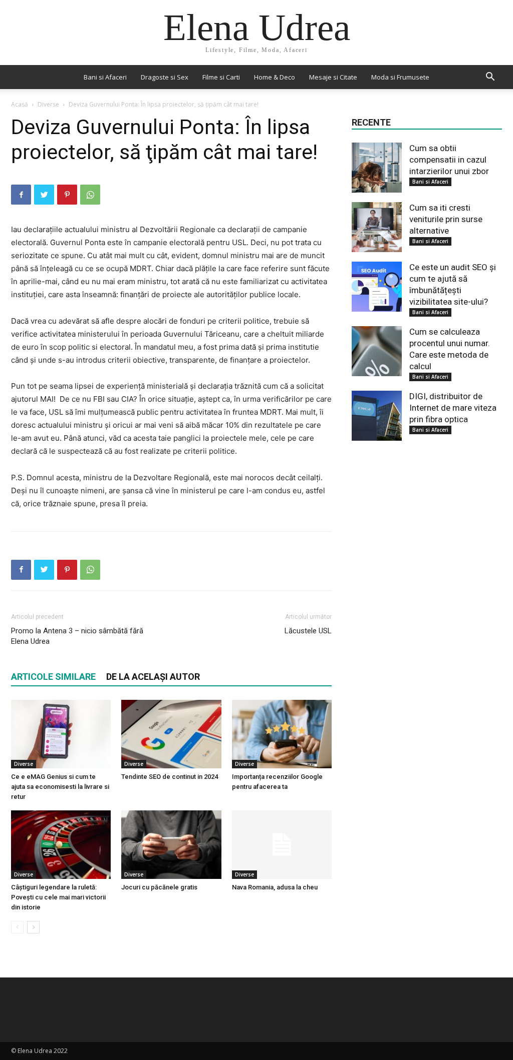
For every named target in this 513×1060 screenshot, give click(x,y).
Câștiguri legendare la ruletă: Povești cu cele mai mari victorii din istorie (58, 897)
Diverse (48, 104)
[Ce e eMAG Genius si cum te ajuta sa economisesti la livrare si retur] (61, 734)
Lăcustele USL (308, 630)
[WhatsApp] (90, 195)
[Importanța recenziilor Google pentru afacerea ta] (282, 734)
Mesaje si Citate (333, 77)
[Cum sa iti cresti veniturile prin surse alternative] (377, 227)
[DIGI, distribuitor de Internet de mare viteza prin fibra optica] (377, 416)
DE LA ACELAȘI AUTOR (153, 676)
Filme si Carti (221, 77)
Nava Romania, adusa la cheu (275, 887)
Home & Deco (274, 77)
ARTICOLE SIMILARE (53, 676)
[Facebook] (21, 195)
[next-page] (33, 927)
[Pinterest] (67, 195)
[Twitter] (44, 195)
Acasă (19, 104)
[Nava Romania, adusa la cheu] (282, 844)
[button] (490, 78)
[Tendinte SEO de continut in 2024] (171, 734)
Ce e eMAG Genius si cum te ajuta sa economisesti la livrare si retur (60, 786)
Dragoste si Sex (164, 77)
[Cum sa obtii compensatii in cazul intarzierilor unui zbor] (377, 168)
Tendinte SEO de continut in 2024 (169, 776)
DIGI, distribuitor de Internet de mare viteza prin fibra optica (452, 407)
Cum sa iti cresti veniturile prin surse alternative (445, 219)
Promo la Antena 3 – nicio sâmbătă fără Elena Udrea (77, 636)
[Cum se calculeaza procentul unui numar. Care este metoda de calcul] (377, 351)
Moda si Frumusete (400, 77)
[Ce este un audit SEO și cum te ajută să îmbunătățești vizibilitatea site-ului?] (377, 287)
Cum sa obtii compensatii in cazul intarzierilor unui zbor (449, 159)
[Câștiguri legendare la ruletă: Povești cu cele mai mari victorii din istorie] (61, 844)
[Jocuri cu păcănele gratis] (171, 844)
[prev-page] (17, 927)
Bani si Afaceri (105, 77)
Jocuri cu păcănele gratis (159, 887)
